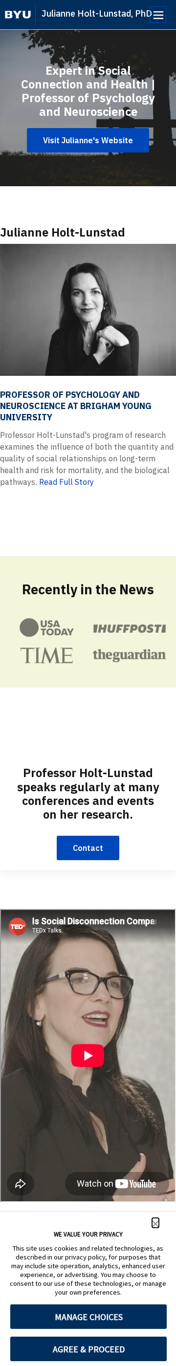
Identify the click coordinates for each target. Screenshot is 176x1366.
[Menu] (158, 14)
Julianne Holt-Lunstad (62, 232)
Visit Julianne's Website (88, 140)
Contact (88, 848)
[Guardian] (129, 655)
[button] (155, 1223)
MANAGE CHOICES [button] (89, 1317)
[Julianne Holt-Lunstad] (88, 309)
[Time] (47, 655)
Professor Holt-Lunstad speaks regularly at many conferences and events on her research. (88, 793)
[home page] (17, 15)
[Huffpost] (129, 627)
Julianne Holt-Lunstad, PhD (97, 13)
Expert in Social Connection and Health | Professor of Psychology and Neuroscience (88, 91)
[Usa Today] (46, 627)
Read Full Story (66, 482)
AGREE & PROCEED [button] (89, 1349)
